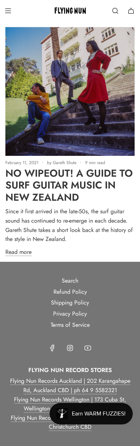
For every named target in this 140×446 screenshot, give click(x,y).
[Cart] (131, 11)
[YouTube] (87, 348)
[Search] (115, 11)
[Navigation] (8, 11)
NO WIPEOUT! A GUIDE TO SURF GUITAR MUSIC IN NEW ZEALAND (69, 185)
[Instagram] (70, 348)
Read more (18, 252)
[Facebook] (52, 348)
